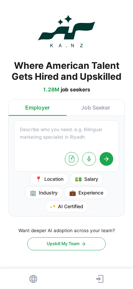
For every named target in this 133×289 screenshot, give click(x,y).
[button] (37, 108)
